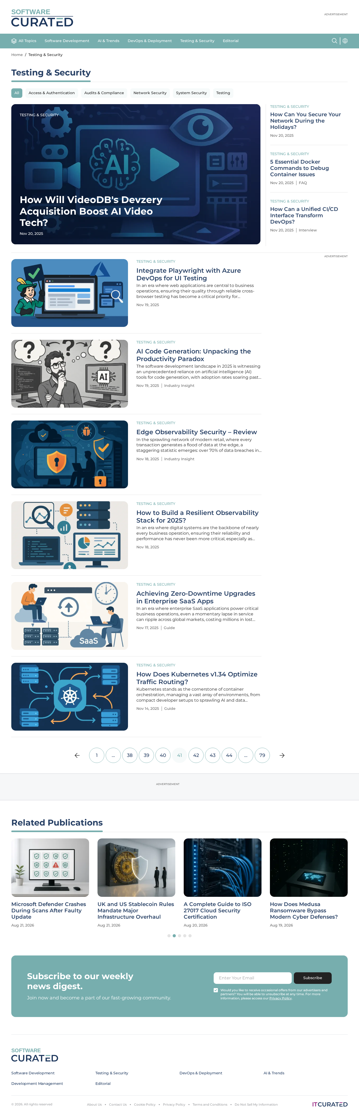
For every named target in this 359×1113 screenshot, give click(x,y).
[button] (169, 935)
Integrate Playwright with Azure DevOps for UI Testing (188, 274)
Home (17, 54)
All (16, 92)
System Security (191, 92)
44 (229, 755)
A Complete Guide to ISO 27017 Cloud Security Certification (218, 910)
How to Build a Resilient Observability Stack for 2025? (197, 516)
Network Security (150, 92)
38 (130, 755)
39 (146, 755)
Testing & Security (197, 40)
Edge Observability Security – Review (196, 432)
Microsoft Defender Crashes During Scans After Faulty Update (48, 910)
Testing (223, 92)
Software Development (67, 40)
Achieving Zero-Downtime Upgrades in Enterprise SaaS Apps (195, 597)
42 (196, 755)
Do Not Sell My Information (256, 1104)
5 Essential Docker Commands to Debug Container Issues (299, 168)
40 (163, 755)
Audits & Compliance (104, 92)
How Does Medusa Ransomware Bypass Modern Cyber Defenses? (304, 910)
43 (213, 755)
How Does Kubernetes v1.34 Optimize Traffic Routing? (197, 678)
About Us (94, 1104)
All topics (27, 40)
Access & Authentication (52, 92)
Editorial (231, 40)
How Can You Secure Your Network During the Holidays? (305, 120)
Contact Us (118, 1104)
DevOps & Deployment (150, 40)
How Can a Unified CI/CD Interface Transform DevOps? (304, 215)
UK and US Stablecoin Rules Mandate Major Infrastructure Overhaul (136, 910)
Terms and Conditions (210, 1104)
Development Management (37, 1083)
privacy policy (280, 998)
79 (262, 755)
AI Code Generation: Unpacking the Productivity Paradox (193, 355)
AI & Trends (108, 40)
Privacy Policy (174, 1104)
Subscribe (312, 977)
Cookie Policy (145, 1104)
